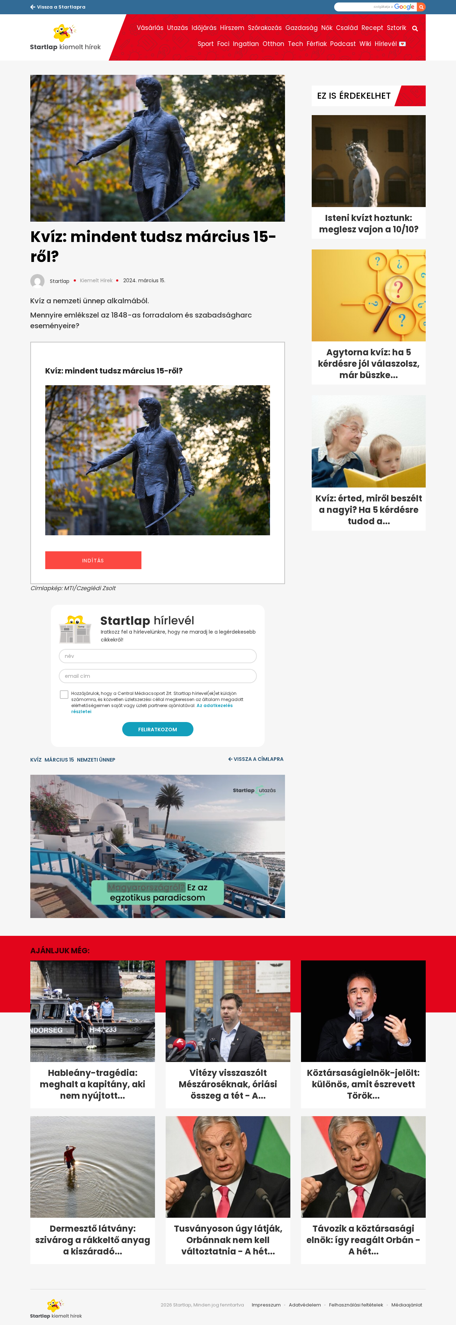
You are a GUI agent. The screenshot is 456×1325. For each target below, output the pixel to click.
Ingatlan (246, 44)
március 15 (59, 759)
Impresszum (266, 1304)
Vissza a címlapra (259, 759)
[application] (157, 846)
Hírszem (232, 28)
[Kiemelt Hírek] (69, 37)
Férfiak (317, 44)
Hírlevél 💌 (390, 44)
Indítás (93, 560)
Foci (223, 44)
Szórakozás (265, 28)
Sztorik (396, 28)
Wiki (365, 44)
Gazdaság (301, 28)
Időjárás (204, 28)
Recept (372, 28)
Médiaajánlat (407, 1304)
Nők (326, 28)
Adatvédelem (305, 1304)
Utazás (177, 28)
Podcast (343, 44)
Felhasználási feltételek (356, 1304)
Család (347, 28)
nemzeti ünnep (96, 759)
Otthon (273, 44)
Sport (206, 44)
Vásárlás (150, 28)
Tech (295, 44)
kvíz (36, 759)
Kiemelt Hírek (96, 280)
